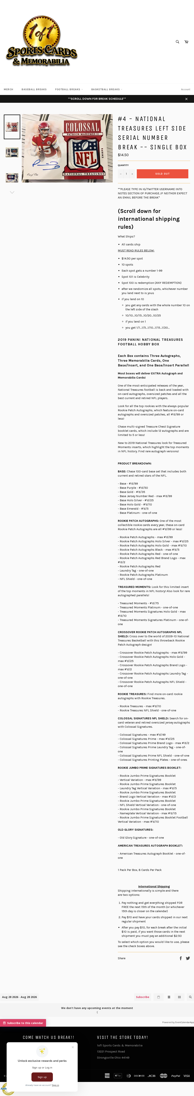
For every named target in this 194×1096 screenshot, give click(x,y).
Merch (8, 89)
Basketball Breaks (106, 89)
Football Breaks (68, 89)
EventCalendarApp (184, 1022)
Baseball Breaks (34, 89)
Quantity (123, 165)
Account (185, 89)
